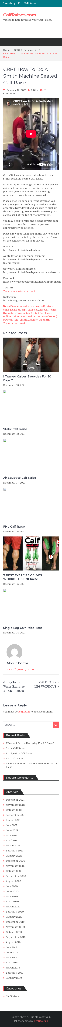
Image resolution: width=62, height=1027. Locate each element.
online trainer (11, 316)
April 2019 (12, 962)
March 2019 (13, 967)
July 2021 (11, 825)
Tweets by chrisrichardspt (19, 291)
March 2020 (13, 906)
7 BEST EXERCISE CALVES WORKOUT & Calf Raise (22, 577)
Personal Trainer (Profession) (39, 316)
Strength (44, 319)
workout (20, 323)
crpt (24, 309)
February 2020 (15, 911)
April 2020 (12, 901)
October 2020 (14, 871)
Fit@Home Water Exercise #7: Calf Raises (14, 686)
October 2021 (14, 810)
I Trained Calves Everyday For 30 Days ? (27, 378)
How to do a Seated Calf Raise (33, 313)
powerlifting (10, 319)
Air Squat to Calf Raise (19, 478)
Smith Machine (29, 319)
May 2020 (12, 896)
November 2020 (15, 865)
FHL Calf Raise (27, 3)
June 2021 (12, 830)
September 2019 (16, 937)
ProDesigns (41, 1021)
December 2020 (15, 860)
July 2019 (11, 947)
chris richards (11, 309)
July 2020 (12, 886)
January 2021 (14, 855)
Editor (34, 90)
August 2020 (13, 881)
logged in (24, 711)
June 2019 (12, 952)
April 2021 (12, 840)
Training (8, 323)
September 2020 (16, 876)
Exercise (33, 309)
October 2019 (14, 932)
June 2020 (12, 891)
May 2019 (11, 957)
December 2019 (15, 921)
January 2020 (14, 916)
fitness (43, 309)
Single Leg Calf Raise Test (22, 628)
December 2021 (15, 799)
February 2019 (14, 972)
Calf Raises (12, 996)
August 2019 (13, 942)
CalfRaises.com (19, 14)
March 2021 (13, 845)
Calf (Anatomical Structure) (23, 306)
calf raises (47, 306)
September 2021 (15, 815)
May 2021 (11, 835)
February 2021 (14, 850)
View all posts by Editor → (22, 669)
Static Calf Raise (15, 429)
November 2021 (15, 804)
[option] (38, 3)
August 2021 (13, 820)
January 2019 (14, 977)
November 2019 (15, 927)
